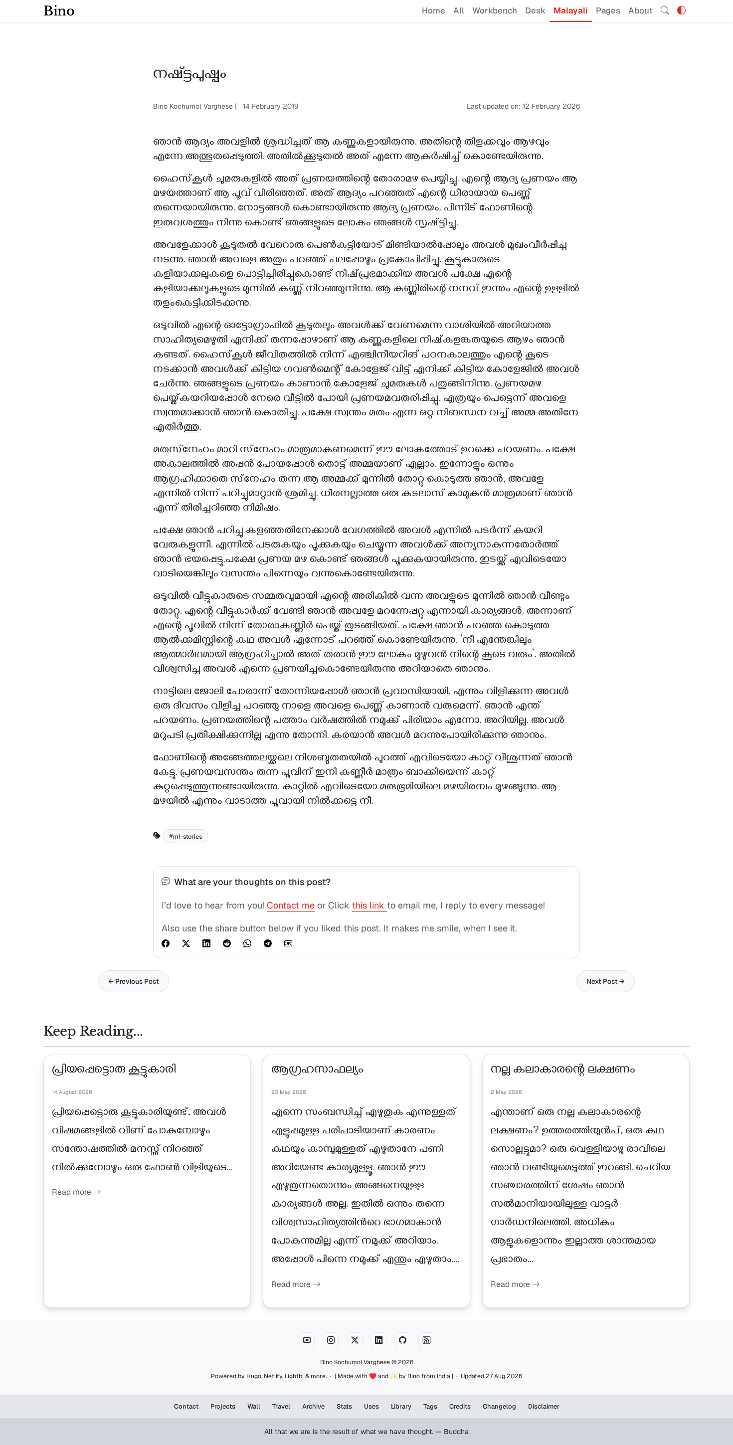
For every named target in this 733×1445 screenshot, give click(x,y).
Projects (222, 1406)
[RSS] (426, 1340)
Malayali (570, 10)
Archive (313, 1406)
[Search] (665, 11)
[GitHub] (402, 1340)
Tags (430, 1406)
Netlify (273, 1376)
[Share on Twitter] (186, 943)
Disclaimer (543, 1406)
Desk (535, 10)
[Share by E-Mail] (288, 943)
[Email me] (307, 1340)
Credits (460, 1406)
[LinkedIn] (378, 1340)
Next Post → (605, 981)
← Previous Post (133, 981)
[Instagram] (331, 1340)
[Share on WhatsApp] (247, 943)
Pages (608, 10)
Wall (253, 1406)
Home (433, 10)
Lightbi (294, 1376)
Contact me (291, 905)
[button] (681, 10)
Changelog (499, 1406)
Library (401, 1406)
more (318, 1376)
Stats (344, 1406)
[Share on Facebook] (166, 943)
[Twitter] (355, 1340)
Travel (281, 1406)
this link (369, 905)
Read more (72, 1192)
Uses (371, 1406)
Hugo (253, 1376)
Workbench (494, 10)
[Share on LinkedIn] (206, 943)
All (458, 10)
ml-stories (187, 836)
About (640, 10)
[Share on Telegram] (268, 943)
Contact (186, 1406)
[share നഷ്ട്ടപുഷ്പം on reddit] (227, 943)
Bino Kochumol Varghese (355, 1362)
